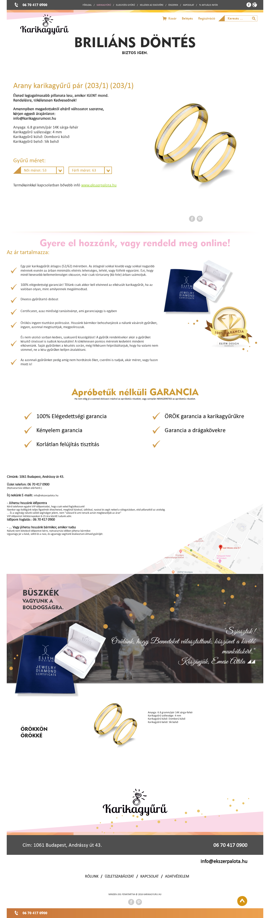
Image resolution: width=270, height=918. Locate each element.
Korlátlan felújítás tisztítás (67, 444)
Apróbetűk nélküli (135, 391)
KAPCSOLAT (188, 4)
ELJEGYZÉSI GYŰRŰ (125, 4)
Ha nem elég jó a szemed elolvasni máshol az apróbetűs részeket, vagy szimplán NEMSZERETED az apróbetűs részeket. (135, 398)
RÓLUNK (91, 876)
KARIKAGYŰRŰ (104, 4)
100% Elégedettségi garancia (71, 416)
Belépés (187, 18)
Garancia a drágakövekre (195, 430)
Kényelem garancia (59, 430)
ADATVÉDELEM (177, 876)
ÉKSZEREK (173, 4)
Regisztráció (206, 18)
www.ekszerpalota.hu (99, 185)
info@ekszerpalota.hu (224, 861)
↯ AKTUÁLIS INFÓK (208, 4)
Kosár (172, 18)
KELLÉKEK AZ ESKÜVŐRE (151, 4)
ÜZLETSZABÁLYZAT (119, 876)
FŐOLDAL (87, 4)
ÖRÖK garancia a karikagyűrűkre (204, 416)
